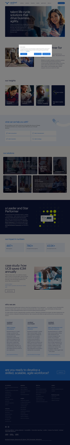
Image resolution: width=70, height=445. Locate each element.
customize (24, 53)
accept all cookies (46, 53)
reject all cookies (38, 53)
